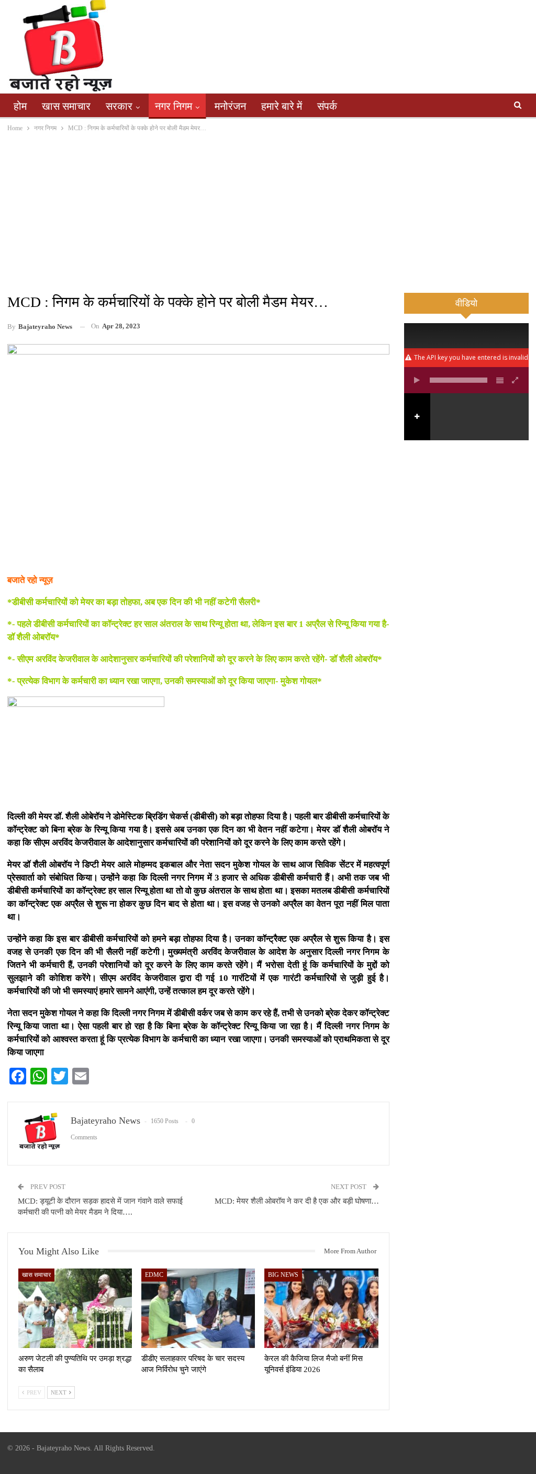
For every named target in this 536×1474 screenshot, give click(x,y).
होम (20, 106)
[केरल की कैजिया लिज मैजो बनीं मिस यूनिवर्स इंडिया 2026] (321, 1308)
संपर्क (327, 106)
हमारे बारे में (281, 106)
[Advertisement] (268, 212)
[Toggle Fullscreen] (515, 380)
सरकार (119, 106)
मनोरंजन (230, 106)
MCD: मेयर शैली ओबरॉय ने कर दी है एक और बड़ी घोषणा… (297, 1201)
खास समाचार (66, 106)
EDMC (154, 1274)
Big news (283, 1274)
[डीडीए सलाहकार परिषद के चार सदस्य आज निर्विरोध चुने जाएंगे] (198, 1308)
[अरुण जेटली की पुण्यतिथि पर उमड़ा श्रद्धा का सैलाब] (75, 1308)
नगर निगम (173, 106)
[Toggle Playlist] (500, 380)
